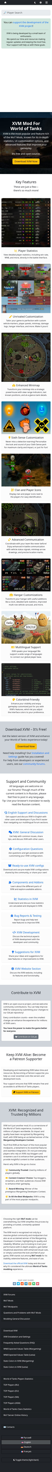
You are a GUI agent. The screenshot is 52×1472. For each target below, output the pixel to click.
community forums (34, 764)
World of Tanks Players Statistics (18, 1378)
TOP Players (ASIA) (12, 1403)
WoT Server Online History (16, 1415)
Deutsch (27, 1446)
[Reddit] (22, 1283)
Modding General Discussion (17, 1318)
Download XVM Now (26, 161)
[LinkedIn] (26, 1283)
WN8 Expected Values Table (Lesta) (19, 1355)
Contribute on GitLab (27, 1036)
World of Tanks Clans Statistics (17, 1409)
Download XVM (11, 1330)
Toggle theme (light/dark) (27, 1460)
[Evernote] (33, 1283)
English (27, 1442)
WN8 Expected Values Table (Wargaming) (22, 1348)
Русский (27, 1437)
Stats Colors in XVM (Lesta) (16, 1367)
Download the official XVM (15, 1263)
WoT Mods (8, 1300)
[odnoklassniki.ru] (29, 1283)
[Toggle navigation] (47, 2)
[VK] (14, 1283)
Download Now (26, 746)
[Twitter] (18, 1283)
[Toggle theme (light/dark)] (35, 2)
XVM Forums (9, 1294)
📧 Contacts (9, 1427)
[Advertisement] (26, 82)
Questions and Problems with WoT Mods (22, 1312)
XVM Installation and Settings (17, 1336)
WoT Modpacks (11, 1306)
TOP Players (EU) (11, 1391)
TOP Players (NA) (11, 1397)
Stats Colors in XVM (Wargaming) (19, 1361)
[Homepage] (5, 2)
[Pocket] (37, 1283)
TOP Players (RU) (11, 1385)
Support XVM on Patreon (27, 1092)
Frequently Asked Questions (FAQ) (19, 1342)
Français (27, 1451)
